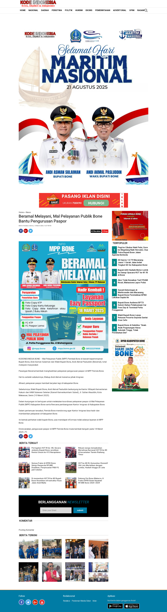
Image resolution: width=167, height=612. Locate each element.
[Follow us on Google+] (35, 602)
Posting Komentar (26, 530)
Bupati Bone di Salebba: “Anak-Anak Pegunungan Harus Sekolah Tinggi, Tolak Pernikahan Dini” (129, 329)
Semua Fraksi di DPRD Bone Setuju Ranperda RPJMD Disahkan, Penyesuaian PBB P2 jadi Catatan (45, 466)
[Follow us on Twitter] (28, 602)
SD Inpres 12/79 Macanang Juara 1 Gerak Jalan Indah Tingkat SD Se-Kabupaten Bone (132, 262)
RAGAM (140, 10)
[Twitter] (30, 231)
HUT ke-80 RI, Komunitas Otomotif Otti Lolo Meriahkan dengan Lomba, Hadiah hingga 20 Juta (93, 465)
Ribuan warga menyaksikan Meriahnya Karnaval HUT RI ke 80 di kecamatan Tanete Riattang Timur (92, 451)
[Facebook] (21, 231)
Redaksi (66, 601)
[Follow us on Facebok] (21, 602)
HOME (23, 10)
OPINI (131, 10)
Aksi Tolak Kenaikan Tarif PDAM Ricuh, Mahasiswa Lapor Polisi (133, 281)
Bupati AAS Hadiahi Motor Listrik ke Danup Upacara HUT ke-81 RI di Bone (133, 272)
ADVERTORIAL (119, 10)
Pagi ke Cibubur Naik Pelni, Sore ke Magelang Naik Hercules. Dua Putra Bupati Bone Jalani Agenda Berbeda (130, 251)
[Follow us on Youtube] (42, 602)
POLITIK (68, 10)
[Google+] (26, 231)
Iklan (95, 601)
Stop (105, 231)
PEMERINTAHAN (102, 10)
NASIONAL (33, 10)
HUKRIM (79, 10)
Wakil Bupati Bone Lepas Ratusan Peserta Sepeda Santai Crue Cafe (133, 317)
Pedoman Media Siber (81, 601)
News (28, 212)
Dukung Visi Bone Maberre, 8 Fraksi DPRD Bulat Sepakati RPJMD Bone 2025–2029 (91, 480)
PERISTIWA (57, 10)
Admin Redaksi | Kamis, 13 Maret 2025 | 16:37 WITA (35, 226)
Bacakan (97, 231)
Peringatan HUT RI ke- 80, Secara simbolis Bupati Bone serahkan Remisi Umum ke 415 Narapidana (46, 450)
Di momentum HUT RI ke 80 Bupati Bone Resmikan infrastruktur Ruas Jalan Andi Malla (47, 480)
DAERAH (45, 10)
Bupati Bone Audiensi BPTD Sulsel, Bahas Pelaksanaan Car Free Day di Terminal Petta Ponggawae (129, 306)
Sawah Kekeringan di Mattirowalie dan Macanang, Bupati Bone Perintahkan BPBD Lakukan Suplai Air (129, 294)
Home (21, 212)
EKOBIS (89, 10)
